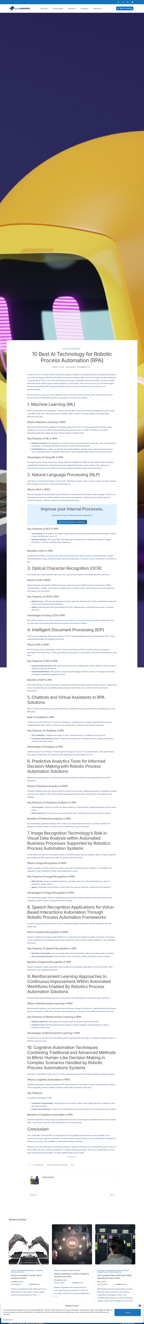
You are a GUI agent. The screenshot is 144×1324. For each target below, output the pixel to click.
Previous (33, 1195)
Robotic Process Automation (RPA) (41, 375)
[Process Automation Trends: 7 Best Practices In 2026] (29, 1244)
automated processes (35, 468)
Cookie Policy (8, 1320)
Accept (127, 1312)
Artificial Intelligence (71, 349)
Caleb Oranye (70, 367)
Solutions (72, 8)
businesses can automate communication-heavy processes (69, 556)
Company (84, 8)
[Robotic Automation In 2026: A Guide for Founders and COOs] (72, 1244)
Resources (97, 8)
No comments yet (83, 367)
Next (112, 1195)
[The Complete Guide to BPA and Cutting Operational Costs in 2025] (115, 1244)
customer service (88, 559)
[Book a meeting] (124, 8)
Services (43, 8)
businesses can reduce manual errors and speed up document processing (65, 620)
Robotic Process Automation (57, 1165)
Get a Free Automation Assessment (72, 522)
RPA (72, 1165)
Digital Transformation (20, 1270)
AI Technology (38, 1165)
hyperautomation (114, 1272)
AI (29, 1165)
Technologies (57, 8)
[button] (140, 1306)
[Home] (19, 8)
